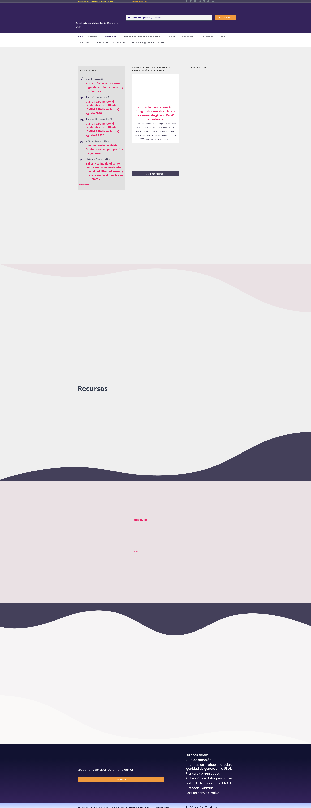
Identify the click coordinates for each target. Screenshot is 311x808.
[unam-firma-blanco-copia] (84, 754)
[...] (169, 139)
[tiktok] (208, 1)
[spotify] (204, 1)
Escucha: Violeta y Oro (139, 1)
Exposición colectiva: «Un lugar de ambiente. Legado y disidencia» (104, 87)
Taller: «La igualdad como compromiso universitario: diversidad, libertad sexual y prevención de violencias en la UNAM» (105, 171)
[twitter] (191, 1)
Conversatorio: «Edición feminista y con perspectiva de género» (104, 149)
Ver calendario (83, 184)
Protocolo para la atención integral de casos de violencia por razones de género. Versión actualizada (152, 88)
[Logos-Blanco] (98, 5)
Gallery (159, 88)
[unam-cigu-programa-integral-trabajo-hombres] (209, 202)
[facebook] (186, 1)
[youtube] (195, 1)
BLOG (136, 551)
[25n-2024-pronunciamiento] (155, 147)
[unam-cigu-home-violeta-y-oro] (209, 227)
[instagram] (200, 1)
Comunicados (140, 520)
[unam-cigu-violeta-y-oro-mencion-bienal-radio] (103, 522)
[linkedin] (213, 1)
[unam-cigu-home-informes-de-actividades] (209, 140)
